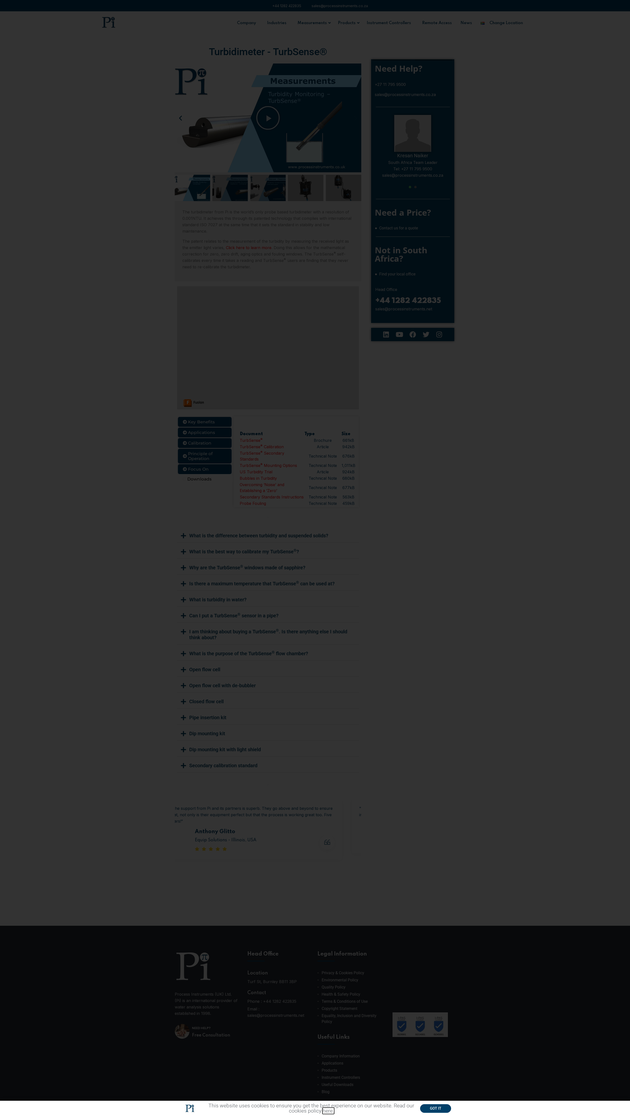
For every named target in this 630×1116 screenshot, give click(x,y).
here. (328, 1111)
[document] (315, 558)
